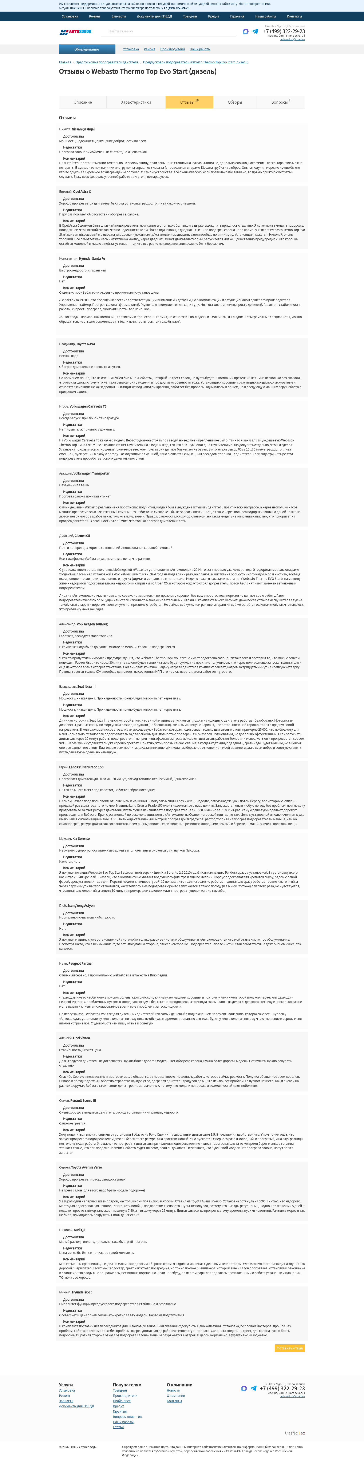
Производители (172, 49)
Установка (70, 16)
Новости (173, 1390)
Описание (83, 102)
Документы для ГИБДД (154, 16)
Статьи (118, 1427)
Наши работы (265, 16)
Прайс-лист (122, 1400)
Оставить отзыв (290, 1347)
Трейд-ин (190, 16)
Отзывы (189, 101)
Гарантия (237, 16)
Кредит (213, 16)
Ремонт (94, 16)
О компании (176, 1395)
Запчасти (118, 16)
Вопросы (280, 101)
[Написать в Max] (246, 35)
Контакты (294, 16)
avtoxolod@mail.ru (292, 39)
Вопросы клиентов (127, 1416)
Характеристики (136, 102)
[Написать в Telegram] (255, 35)
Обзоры (235, 102)
